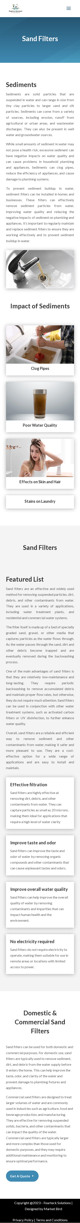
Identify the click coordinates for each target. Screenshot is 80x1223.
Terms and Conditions (52, 1220)
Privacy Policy (23, 1220)
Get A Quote (20, 1176)
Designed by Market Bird (43, 1209)
